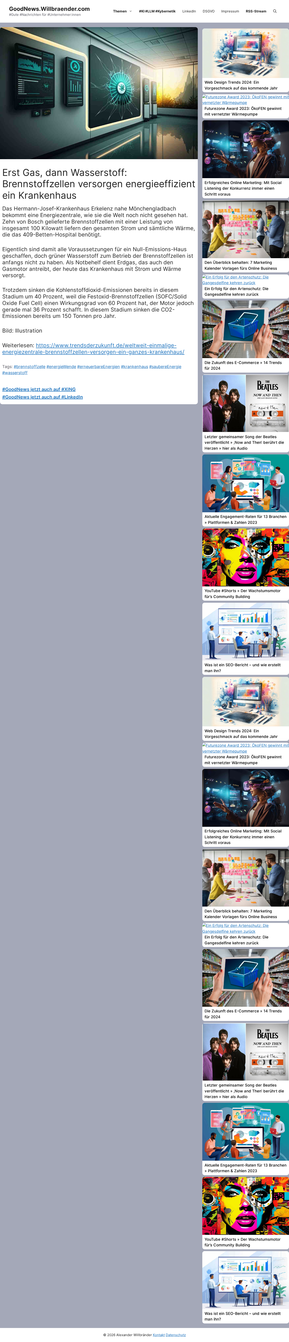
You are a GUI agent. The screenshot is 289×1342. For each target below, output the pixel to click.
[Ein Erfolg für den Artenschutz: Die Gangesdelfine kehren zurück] (245, 283)
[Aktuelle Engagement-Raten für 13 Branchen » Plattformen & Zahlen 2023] (245, 511)
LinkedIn (189, 11)
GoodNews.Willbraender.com (49, 8)
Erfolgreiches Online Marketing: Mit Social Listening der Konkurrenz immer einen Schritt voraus (243, 188)
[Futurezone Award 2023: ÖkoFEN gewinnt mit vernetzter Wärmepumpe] (245, 102)
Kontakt (159, 1335)
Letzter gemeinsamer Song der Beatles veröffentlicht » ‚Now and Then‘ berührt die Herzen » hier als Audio (244, 443)
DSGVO (208, 11)
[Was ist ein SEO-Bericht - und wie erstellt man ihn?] (245, 659)
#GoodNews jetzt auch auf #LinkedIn (42, 397)
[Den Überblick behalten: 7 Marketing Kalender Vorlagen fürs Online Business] (245, 257)
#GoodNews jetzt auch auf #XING (39, 389)
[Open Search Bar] (275, 11)
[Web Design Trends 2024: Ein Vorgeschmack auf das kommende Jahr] (245, 76)
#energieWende (61, 366)
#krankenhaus (134, 366)
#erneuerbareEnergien (98, 366)
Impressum (230, 11)
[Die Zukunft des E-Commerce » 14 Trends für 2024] (245, 356)
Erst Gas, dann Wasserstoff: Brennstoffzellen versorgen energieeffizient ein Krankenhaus (98, 184)
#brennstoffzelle (29, 366)
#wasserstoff (15, 372)
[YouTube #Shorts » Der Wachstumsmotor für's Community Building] (245, 585)
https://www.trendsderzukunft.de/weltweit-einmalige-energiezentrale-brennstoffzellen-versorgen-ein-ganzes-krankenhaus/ (93, 348)
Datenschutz (176, 1335)
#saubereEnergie (165, 366)
